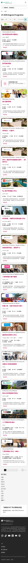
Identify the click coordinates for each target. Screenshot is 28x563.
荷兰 (2, 498)
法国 (2, 493)
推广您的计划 (4, 549)
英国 (2, 479)
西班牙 (3, 482)
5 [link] (16, 470)
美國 (2, 477)
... (19, 470)
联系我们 (3, 552)
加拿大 (3, 484)
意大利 (3, 486)
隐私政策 (8, 559)
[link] (6, 11)
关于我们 (3, 546)
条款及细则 (3, 559)
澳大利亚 (3, 489)
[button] (6, 19)
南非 (2, 491)
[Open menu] (25, 2)
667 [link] (23, 470)
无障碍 (12, 559)
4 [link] (13, 470)
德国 (2, 496)
